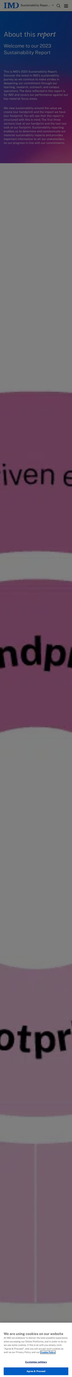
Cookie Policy (48, 1352)
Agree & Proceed (36, 1371)
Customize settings (36, 1362)
